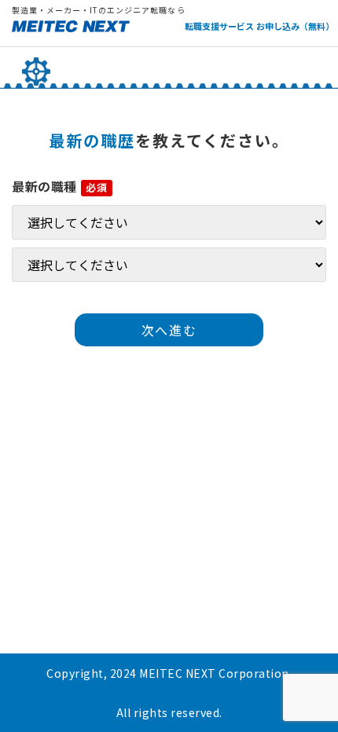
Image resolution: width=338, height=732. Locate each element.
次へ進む (169, 329)
